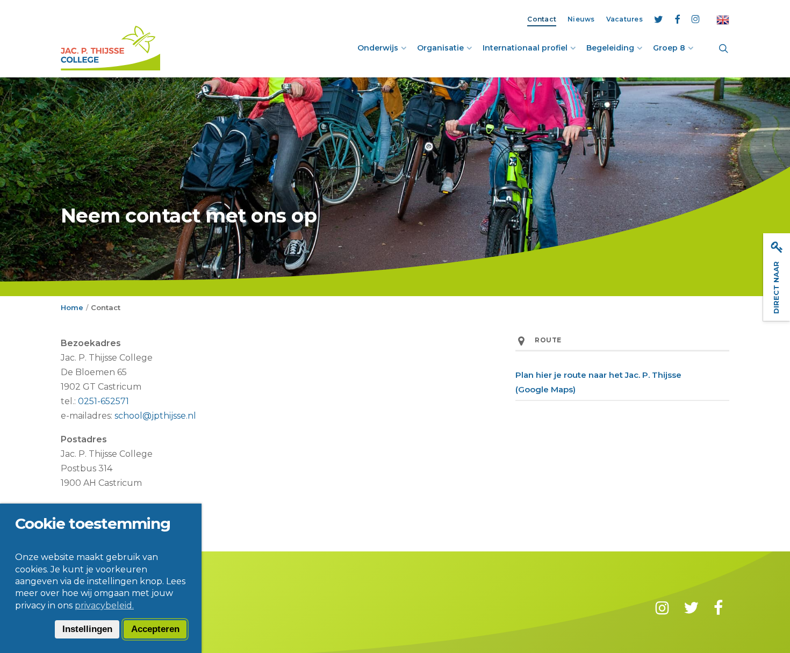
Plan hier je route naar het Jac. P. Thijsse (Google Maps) (598, 382)
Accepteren (155, 629)
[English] (723, 19)
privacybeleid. (104, 605)
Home (72, 307)
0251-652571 (103, 401)
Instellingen (87, 629)
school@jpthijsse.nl (155, 416)
